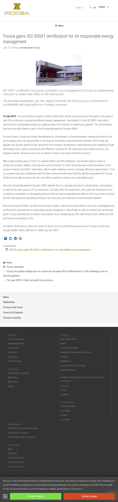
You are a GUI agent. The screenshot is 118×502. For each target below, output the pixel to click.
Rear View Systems (69, 339)
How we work (13, 348)
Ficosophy (65, 410)
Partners (65, 385)
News (9, 262)
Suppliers (65, 394)
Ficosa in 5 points (12, 317)
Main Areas (12, 377)
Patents (11, 386)
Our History (12, 356)
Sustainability (15, 424)
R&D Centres (13, 382)
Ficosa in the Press (13, 307)
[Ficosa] (17, 8)
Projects (64, 415)
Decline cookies (89, 496)
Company (12, 335)
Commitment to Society (18, 432)
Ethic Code (12, 352)
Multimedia (8, 302)
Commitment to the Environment (21, 437)
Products (65, 335)
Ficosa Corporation (16, 339)
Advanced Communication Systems (76, 352)
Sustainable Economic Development (23, 428)
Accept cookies (35, 496)
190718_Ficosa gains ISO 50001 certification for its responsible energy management (49, 249)
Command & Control (69, 348)
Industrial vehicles (68, 370)
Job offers (65, 419)
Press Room (14, 445)
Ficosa (10, 266)
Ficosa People (68, 402)
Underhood (65, 361)
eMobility (64, 356)
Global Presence (14, 361)
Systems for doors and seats (73, 365)
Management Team (16, 343)
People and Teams (68, 406)
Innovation (19, 266)
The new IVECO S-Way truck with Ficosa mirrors (30, 280)
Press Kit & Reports (13, 312)
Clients (63, 390)
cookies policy (76, 489)
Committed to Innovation (18, 373)
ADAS (63, 343)
